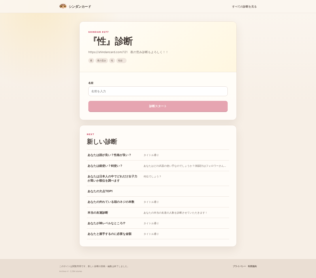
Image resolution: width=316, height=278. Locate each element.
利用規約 (252, 266)
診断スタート (158, 106)
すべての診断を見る (244, 6)
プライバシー (239, 266)
